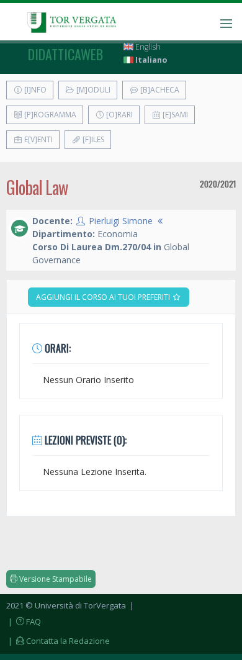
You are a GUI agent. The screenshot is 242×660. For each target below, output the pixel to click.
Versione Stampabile (54, 579)
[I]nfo (34, 89)
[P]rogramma (49, 114)
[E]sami (174, 114)
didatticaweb (65, 54)
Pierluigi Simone (121, 221)
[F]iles (92, 139)
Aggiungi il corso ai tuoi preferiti (104, 297)
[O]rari (118, 114)
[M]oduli (92, 89)
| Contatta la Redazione (58, 640)
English (147, 47)
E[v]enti (37, 139)
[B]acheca (158, 89)
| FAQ (23, 621)
